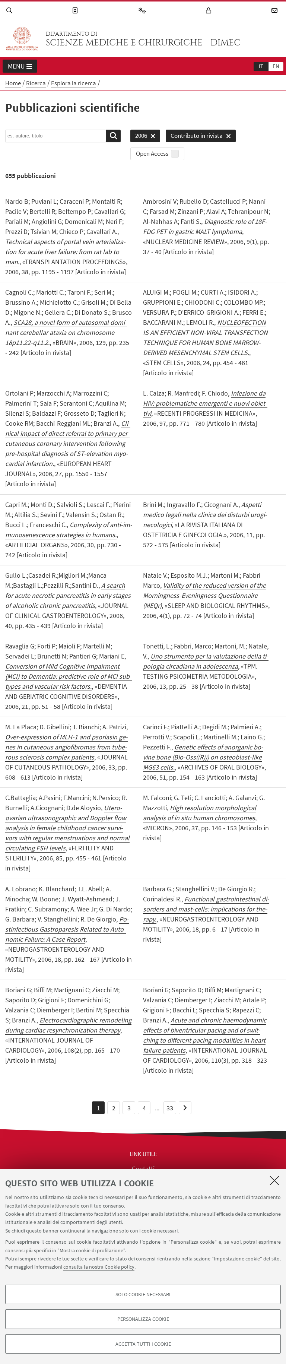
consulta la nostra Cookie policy (98, 1266)
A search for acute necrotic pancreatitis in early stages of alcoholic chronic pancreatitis (68, 595)
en (276, 66)
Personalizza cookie (143, 1319)
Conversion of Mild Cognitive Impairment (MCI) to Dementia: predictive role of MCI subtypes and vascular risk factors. (68, 676)
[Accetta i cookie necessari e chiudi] (274, 1180)
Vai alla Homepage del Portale (22, 39)
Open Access (152, 153)
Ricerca (36, 83)
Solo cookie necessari (143, 1294)
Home (13, 83)
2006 (138, 136)
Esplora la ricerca (73, 83)
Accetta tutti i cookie (143, 1344)
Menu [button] (16, 66)
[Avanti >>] (185, 1107)
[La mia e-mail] (275, 10)
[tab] (261, 66)
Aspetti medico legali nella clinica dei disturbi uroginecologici (205, 514)
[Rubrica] (76, 10)
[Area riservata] (209, 10)
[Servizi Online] (143, 10)
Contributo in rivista (194, 136)
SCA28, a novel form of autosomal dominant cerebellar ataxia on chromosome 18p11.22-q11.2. (66, 332)
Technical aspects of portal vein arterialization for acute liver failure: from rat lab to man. (65, 251)
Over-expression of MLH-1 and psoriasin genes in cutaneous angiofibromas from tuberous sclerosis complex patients (66, 747)
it (261, 66)
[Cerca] (10, 10)
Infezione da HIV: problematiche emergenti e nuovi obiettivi (205, 403)
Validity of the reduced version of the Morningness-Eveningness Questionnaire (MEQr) (204, 595)
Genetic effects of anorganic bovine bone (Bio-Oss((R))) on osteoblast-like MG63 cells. (203, 757)
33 (169, 1108)
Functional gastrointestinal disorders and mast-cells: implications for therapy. (206, 909)
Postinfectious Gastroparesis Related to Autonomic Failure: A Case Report (67, 929)
